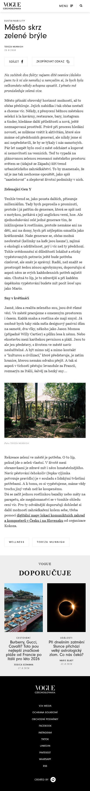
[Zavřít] (85, 786)
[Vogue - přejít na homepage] (12, 6)
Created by (41, 779)
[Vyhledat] (81, 5)
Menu (63, 6)
